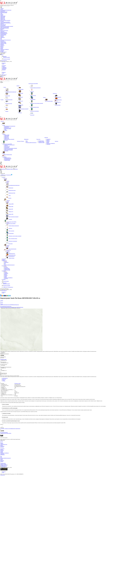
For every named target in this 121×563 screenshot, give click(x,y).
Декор (19, 307)
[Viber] (6, 295)
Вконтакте (4, 72)
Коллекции (2, 477)
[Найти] (1, 7)
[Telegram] (10, 295)
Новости (1, 466)
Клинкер (21, 307)
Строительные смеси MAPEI (10, 223)
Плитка (7, 182)
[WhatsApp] (7, 295)
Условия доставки (3, 480)
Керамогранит (2, 307)
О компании (2, 465)
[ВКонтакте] (1, 295)
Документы (2, 470)
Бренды (1, 475)
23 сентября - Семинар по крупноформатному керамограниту (10, 445)
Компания (5, 272)
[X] (4, 295)
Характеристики (5, 378)
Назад (6, 178)
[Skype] (8, 295)
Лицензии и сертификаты (4, 469)
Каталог (5, 179)
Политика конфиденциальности (5, 474)
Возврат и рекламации (4, 481)
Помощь (1, 478)
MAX (3, 73)
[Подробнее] (0, 446)
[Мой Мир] (3, 295)
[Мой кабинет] (0, 163)
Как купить (6, 267)
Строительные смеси (3, 461)
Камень (7, 247)
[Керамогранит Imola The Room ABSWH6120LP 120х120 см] (21, 350)
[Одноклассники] (2, 295)
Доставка (3, 380)
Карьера (1, 468)
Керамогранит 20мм (15, 307)
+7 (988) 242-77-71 (4, 74)
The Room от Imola (3, 359)
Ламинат (7, 202)
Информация (6, 262)
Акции (1, 476)
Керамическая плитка (8, 307)
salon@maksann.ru (4, 60)
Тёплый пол (8, 251)
